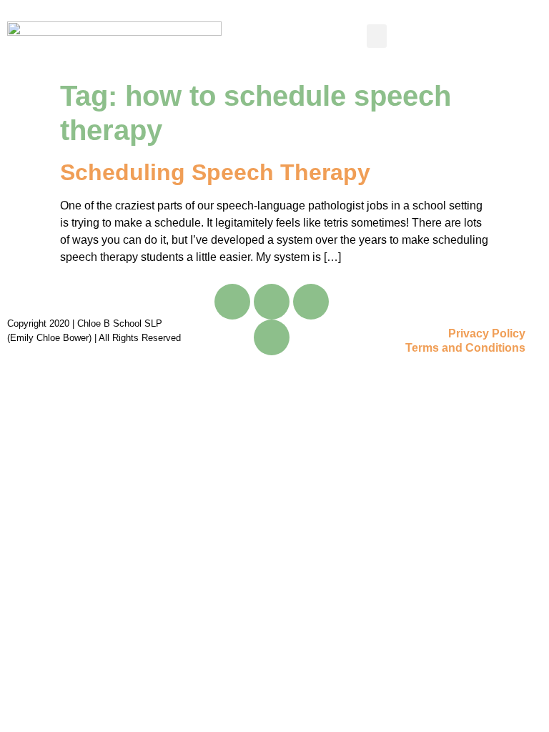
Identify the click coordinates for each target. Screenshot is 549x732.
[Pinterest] (272, 337)
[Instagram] (311, 302)
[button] (377, 36)
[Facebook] (232, 302)
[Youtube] (272, 302)
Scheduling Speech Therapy (215, 172)
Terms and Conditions (465, 348)
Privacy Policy (486, 333)
